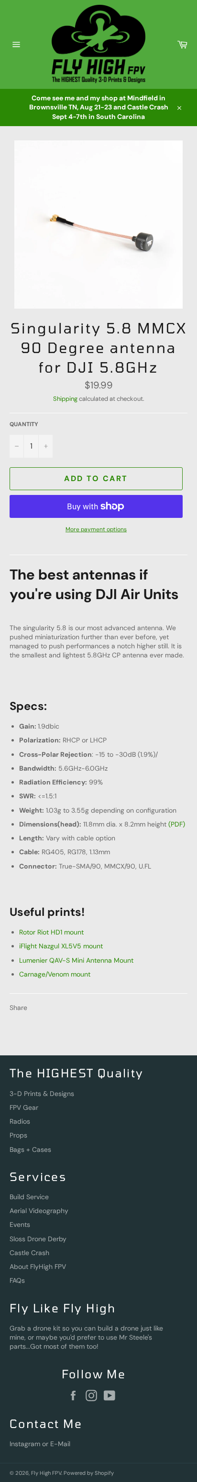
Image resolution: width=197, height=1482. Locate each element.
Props (18, 1135)
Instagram (25, 1443)
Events (20, 1224)
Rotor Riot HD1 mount (51, 932)
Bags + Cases (30, 1149)
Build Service (29, 1196)
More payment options (96, 529)
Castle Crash (29, 1252)
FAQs (17, 1280)
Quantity (24, 424)
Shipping (65, 399)
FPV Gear (24, 1107)
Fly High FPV (46, 1473)
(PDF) (176, 824)
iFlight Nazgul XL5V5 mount (61, 946)
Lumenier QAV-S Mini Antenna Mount (76, 960)
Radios (20, 1121)
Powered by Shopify (89, 1473)
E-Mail (60, 1443)
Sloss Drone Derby (38, 1239)
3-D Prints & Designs (42, 1093)
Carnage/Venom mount (54, 974)
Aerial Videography (39, 1210)
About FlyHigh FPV (38, 1266)
